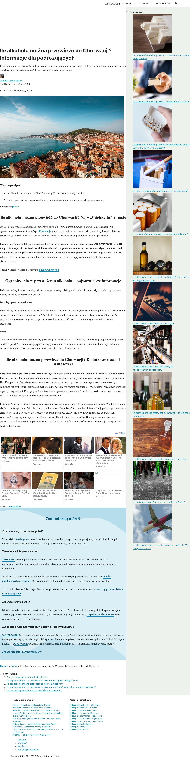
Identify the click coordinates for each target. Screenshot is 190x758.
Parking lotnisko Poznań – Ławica (83, 710)
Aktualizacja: (16, 90)
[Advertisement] (63, 27)
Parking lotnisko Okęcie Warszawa (83, 713)
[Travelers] (112, 3)
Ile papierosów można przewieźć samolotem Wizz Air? (35, 684)
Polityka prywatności (28, 749)
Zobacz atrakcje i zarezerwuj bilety (22, 652)
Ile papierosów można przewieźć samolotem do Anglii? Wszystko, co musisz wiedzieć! (51, 687)
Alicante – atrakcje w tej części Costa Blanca (32, 735)
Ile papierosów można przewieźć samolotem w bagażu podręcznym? (42, 680)
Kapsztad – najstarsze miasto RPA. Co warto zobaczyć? (36, 710)
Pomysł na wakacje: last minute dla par (27, 677)
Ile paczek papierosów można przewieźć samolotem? (34, 690)
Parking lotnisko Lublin (78, 729)
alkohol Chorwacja (49, 269)
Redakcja (22, 743)
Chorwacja (45, 231)
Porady (144, 3)
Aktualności (163, 3)
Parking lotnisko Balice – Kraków (83, 708)
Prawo (13, 666)
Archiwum (23, 746)
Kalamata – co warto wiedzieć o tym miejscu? (32, 708)
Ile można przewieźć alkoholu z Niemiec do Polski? (159, 502)
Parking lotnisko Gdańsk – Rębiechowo (85, 716)
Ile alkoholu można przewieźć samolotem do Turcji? (159, 459)
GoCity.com (21, 643)
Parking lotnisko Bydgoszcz (81, 724)
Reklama (22, 739)
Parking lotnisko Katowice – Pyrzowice (85, 718)
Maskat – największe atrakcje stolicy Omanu (31, 705)
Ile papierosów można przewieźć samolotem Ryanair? (160, 234)
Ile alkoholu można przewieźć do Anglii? (153, 323)
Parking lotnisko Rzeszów (80, 727)
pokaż (15, 206)
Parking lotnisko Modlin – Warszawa (84, 705)
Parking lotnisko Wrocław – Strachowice (86, 721)
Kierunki (127, 3)
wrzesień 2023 (15, 506)
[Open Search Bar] (176, 3)
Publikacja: (15, 84)
